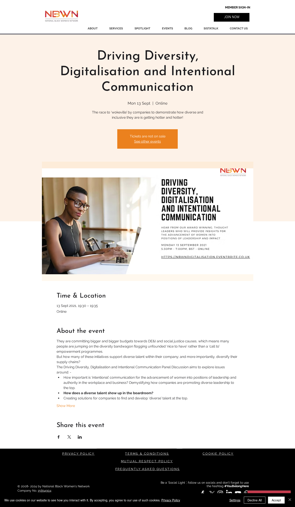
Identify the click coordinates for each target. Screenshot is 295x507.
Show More (66, 406)
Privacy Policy (170, 500)
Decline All (254, 500)
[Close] (289, 500)
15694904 (44, 490)
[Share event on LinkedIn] (80, 437)
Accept (276, 500)
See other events (147, 141)
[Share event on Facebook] (59, 437)
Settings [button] (234, 500)
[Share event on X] (69, 437)
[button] (231, 17)
